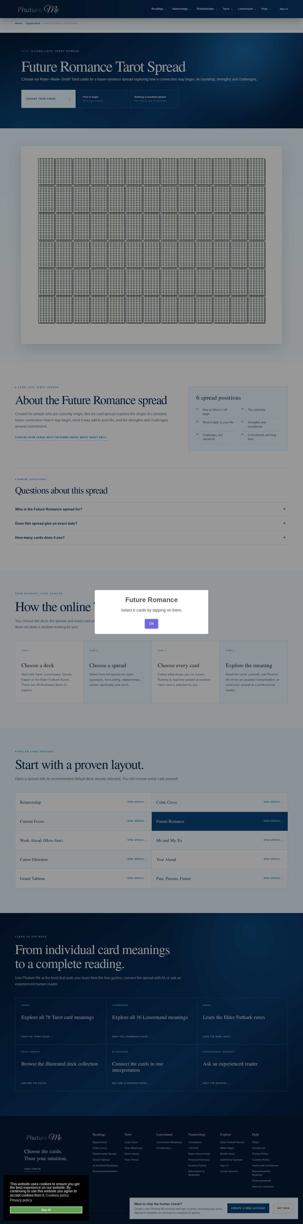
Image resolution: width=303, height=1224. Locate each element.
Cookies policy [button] (57, 1195)
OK (151, 624)
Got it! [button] (46, 1210)
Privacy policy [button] (21, 1200)
